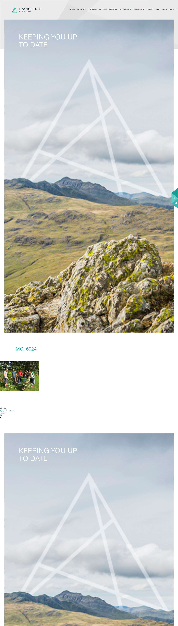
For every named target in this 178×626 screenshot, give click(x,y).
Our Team (92, 9)
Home (72, 9)
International (153, 9)
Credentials (125, 9)
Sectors (103, 9)
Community (138, 9)
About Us (81, 9)
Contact (173, 9)
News (164, 9)
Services (113, 9)
